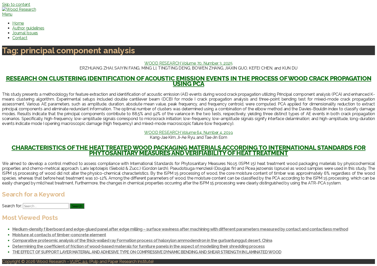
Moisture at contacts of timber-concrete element (59, 234)
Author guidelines (28, 28)
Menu (7, 14)
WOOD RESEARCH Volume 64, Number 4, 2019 (188, 132)
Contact (19, 37)
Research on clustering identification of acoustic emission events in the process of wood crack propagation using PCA (188, 81)
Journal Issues (25, 33)
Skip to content (16, 4)
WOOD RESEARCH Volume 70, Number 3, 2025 (188, 63)
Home (18, 23)
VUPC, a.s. (79, 261)
